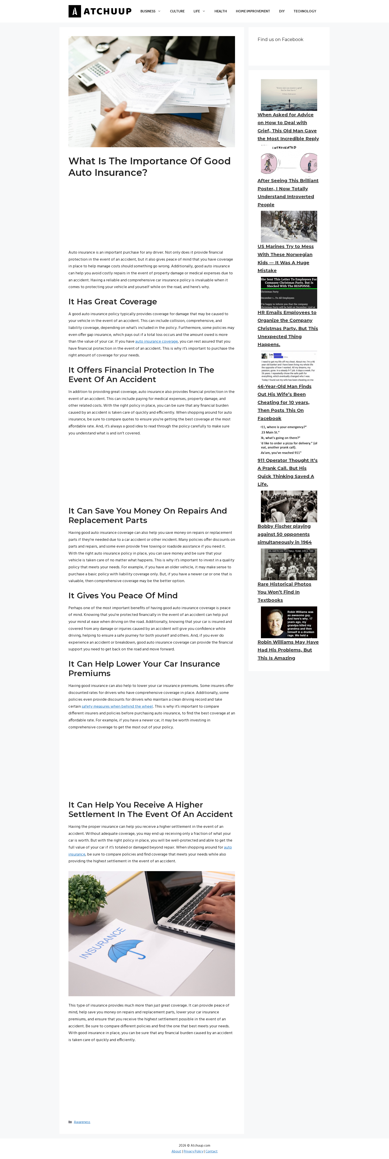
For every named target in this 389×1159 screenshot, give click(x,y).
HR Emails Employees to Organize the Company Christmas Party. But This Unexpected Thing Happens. (288, 328)
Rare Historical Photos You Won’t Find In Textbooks (284, 592)
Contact (212, 1151)
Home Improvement (253, 11)
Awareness (82, 1122)
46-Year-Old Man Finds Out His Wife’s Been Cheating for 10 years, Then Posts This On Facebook (285, 402)
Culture (177, 11)
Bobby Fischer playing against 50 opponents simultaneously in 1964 (285, 534)
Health (221, 11)
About (176, 1151)
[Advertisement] (151, 217)
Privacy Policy (193, 1151)
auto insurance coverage (156, 341)
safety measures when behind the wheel (117, 706)
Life (197, 11)
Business (147, 11)
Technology (305, 11)
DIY (282, 11)
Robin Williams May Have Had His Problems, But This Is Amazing (288, 650)
